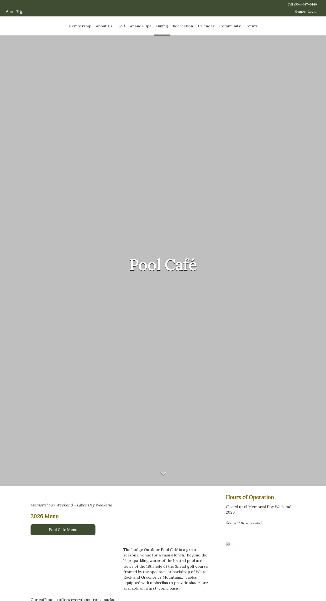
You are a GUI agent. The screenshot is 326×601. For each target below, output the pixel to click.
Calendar (206, 26)
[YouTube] (22, 11)
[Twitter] (18, 11)
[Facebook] (8, 11)
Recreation (183, 26)
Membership (79, 26)
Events (251, 26)
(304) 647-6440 (305, 4)
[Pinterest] (13, 11)
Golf (121, 26)
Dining (162, 26)
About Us (104, 26)
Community (230, 26)
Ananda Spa (140, 26)
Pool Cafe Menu (63, 529)
